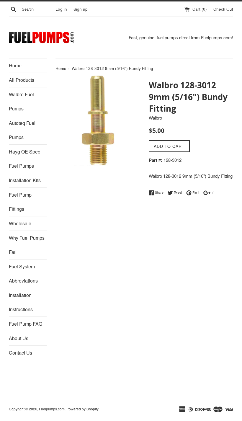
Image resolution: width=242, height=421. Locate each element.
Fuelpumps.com (52, 408)
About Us (18, 338)
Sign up (80, 9)
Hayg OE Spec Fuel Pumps (24, 158)
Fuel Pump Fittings (20, 201)
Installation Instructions (21, 302)
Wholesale (20, 223)
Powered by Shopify (82, 408)
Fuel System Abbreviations (23, 273)
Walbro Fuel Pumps (21, 101)
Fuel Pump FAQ (25, 323)
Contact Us (20, 352)
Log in (61, 9)
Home (15, 65)
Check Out (223, 9)
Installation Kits (25, 180)
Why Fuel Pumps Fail (27, 244)
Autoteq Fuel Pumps (22, 130)
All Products (21, 79)
